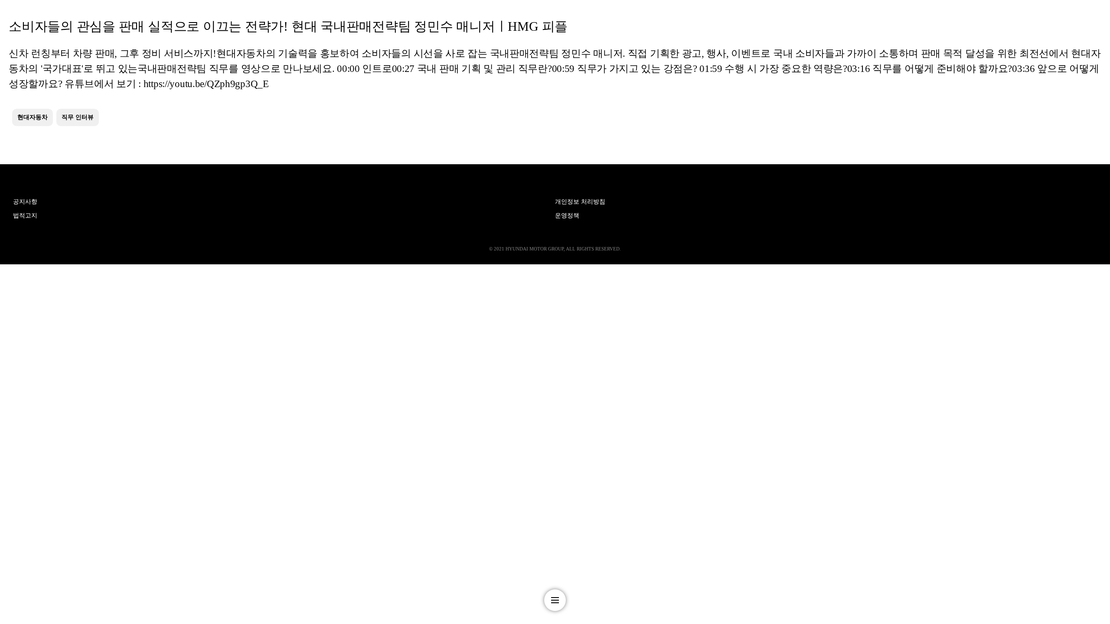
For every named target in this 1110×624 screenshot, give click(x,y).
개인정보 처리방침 (580, 201)
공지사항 (25, 201)
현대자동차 (32, 117)
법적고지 (25, 215)
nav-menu (555, 600)
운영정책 (567, 215)
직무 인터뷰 (78, 117)
